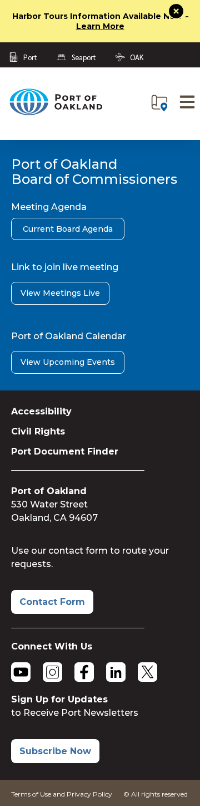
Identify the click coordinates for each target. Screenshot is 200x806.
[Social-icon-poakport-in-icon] (116, 672)
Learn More (100, 26)
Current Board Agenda (68, 229)
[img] (159, 103)
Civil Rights (38, 431)
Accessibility (41, 411)
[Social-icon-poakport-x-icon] (147, 672)
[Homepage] (55, 113)
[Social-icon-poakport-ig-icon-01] (52, 672)
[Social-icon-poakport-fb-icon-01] (84, 672)
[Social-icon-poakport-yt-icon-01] (21, 672)
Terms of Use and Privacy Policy (61, 794)
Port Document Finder (64, 451)
